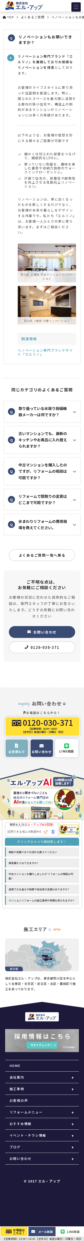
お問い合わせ (45, 632)
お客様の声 (19, 1100)
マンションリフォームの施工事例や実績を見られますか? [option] (41, 900)
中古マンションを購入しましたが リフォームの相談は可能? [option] (41, 876)
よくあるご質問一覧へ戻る (42, 555)
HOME (15, 1065)
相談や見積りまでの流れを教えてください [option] (33, 852)
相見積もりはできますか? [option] (23, 863)
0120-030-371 (45, 647)
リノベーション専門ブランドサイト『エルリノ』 (45, 352)
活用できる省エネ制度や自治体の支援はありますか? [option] (39, 889)
